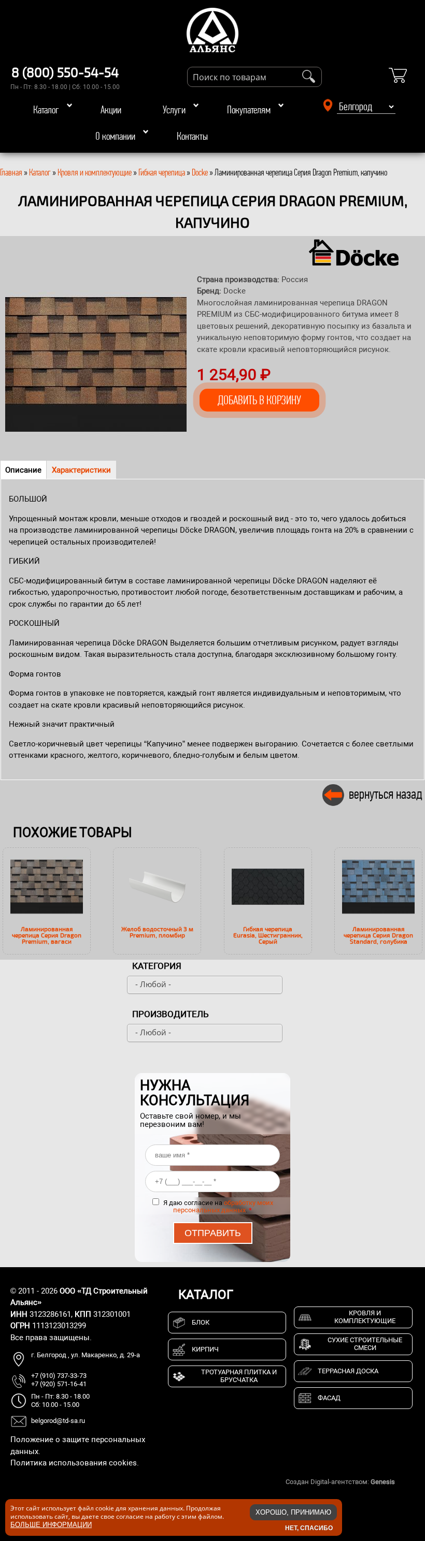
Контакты (192, 136)
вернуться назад (385, 794)
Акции (111, 110)
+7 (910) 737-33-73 (59, 1375)
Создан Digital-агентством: (340, 1482)
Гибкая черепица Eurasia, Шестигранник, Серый (268, 935)
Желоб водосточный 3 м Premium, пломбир (157, 931)
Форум (406, 1482)
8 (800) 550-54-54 (65, 72)
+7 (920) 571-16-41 (59, 1384)
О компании (115, 136)
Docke (200, 172)
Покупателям (249, 110)
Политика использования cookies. (74, 1462)
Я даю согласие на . (218, 1206)
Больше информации (51, 1524)
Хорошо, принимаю (293, 1512)
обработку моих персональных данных (223, 1206)
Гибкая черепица (161, 172)
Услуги (174, 110)
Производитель (170, 1014)
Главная (11, 172)
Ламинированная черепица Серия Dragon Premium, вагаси (46, 935)
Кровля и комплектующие (95, 172)
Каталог (46, 110)
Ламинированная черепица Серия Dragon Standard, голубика (378, 935)
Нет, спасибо (309, 1528)
